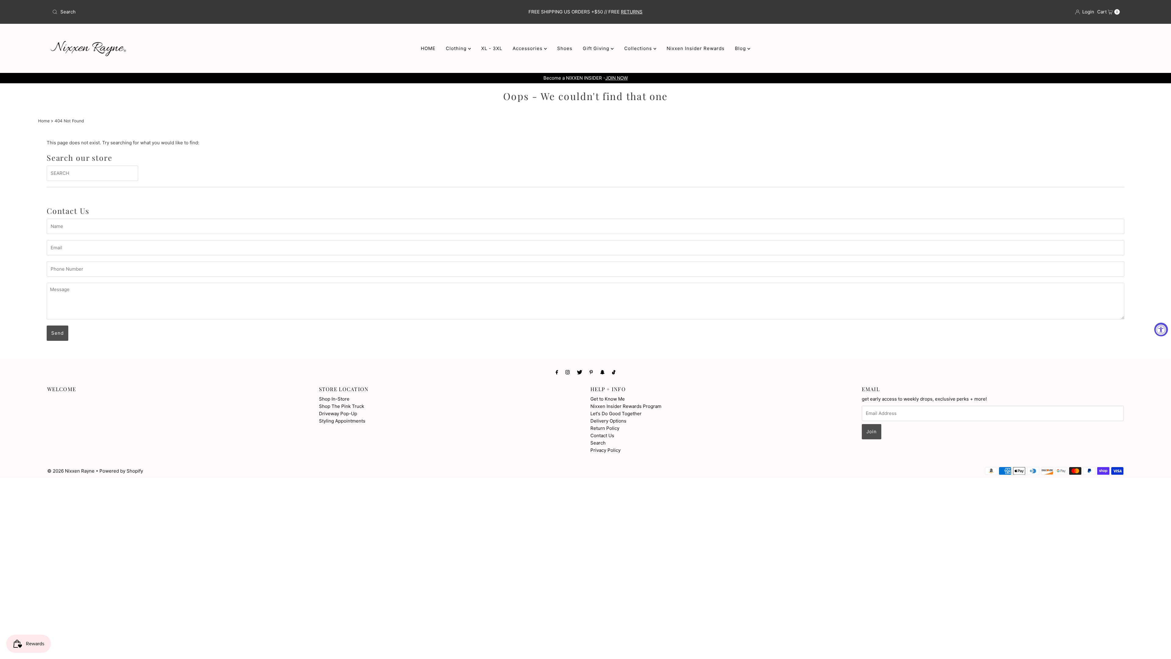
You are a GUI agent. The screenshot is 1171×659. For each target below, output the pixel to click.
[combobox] (227, 12)
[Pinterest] (591, 372)
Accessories (528, 48)
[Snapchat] (602, 372)
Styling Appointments (342, 421)
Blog (741, 48)
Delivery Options (608, 421)
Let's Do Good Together (616, 413)
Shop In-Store (334, 399)
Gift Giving (597, 48)
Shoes (564, 48)
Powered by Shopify (121, 471)
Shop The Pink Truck (341, 406)
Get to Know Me (607, 399)
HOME (428, 48)
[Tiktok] (613, 372)
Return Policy (604, 428)
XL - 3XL (491, 48)
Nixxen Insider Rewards (696, 48)
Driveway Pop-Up (338, 413)
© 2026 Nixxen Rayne (71, 471)
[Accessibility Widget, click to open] (1161, 330)
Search (598, 443)
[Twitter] (579, 372)
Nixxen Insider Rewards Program (625, 406)
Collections (639, 48)
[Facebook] (557, 372)
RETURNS (632, 12)
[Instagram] (567, 372)
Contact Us (602, 435)
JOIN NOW (616, 78)
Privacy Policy (605, 450)
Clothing (457, 48)
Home (44, 120)
